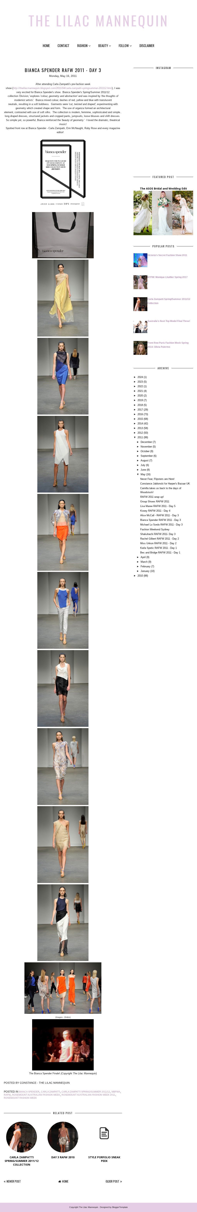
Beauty (103, 45)
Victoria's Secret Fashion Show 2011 (167, 255)
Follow (124, 45)
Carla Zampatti (50, 1091)
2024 (140, 377)
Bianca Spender (29, 1091)
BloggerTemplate (120, 1207)
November (146, 446)
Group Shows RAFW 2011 (154, 501)
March (144, 561)
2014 (140, 423)
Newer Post (14, 1181)
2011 (140, 437)
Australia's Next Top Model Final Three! (168, 321)
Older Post (112, 1181)
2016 (140, 414)
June (143, 469)
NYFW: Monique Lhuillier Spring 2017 (167, 277)
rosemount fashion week (20, 1098)
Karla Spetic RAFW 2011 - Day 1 (158, 547)
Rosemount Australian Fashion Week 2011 (88, 1095)
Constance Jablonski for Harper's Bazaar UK (165, 483)
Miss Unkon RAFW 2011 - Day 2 (158, 543)
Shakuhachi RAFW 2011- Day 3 (157, 534)
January (145, 571)
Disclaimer (146, 45)
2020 (140, 395)
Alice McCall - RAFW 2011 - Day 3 (159, 515)
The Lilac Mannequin (98, 20)
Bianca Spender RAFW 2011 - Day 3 (160, 520)
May (143, 474)
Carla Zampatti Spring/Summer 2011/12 (86, 1091)
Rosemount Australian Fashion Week (36, 1095)
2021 (140, 390)
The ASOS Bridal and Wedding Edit (163, 188)
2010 (140, 575)
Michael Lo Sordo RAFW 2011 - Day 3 (161, 524)
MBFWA (116, 1091)
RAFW (7, 1095)
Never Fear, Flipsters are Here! (157, 479)
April (143, 557)
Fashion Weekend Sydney (154, 529)
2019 (140, 400)
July (143, 465)
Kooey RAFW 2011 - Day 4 (155, 510)
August (145, 460)
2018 (140, 405)
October (145, 451)
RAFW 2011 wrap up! (152, 496)
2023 (140, 381)
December (146, 442)
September (147, 455)
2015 (140, 418)
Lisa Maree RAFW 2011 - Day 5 (157, 506)
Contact (63, 45)
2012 (140, 432)
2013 (140, 428)
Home (46, 45)
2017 (140, 409)
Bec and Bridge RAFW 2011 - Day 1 (160, 552)
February (145, 566)
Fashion (82, 45)
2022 (140, 386)
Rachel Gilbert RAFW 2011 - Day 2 (159, 538)
